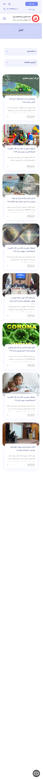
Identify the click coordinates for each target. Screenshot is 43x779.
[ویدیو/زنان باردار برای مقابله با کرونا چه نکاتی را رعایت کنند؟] (8, 116)
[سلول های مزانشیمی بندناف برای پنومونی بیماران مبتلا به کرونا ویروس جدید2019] (8, 365)
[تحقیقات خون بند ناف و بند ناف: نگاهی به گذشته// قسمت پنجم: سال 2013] (8, 166)
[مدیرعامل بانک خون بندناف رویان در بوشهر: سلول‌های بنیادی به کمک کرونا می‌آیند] (8, 315)
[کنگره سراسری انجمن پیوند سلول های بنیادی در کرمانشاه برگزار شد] (8, 465)
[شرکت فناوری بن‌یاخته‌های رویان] (26, 18)
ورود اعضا (31, 9)
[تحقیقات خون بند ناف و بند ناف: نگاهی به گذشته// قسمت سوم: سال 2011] (8, 415)
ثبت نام (31, 4)
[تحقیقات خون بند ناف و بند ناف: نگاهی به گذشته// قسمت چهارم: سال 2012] (8, 266)
